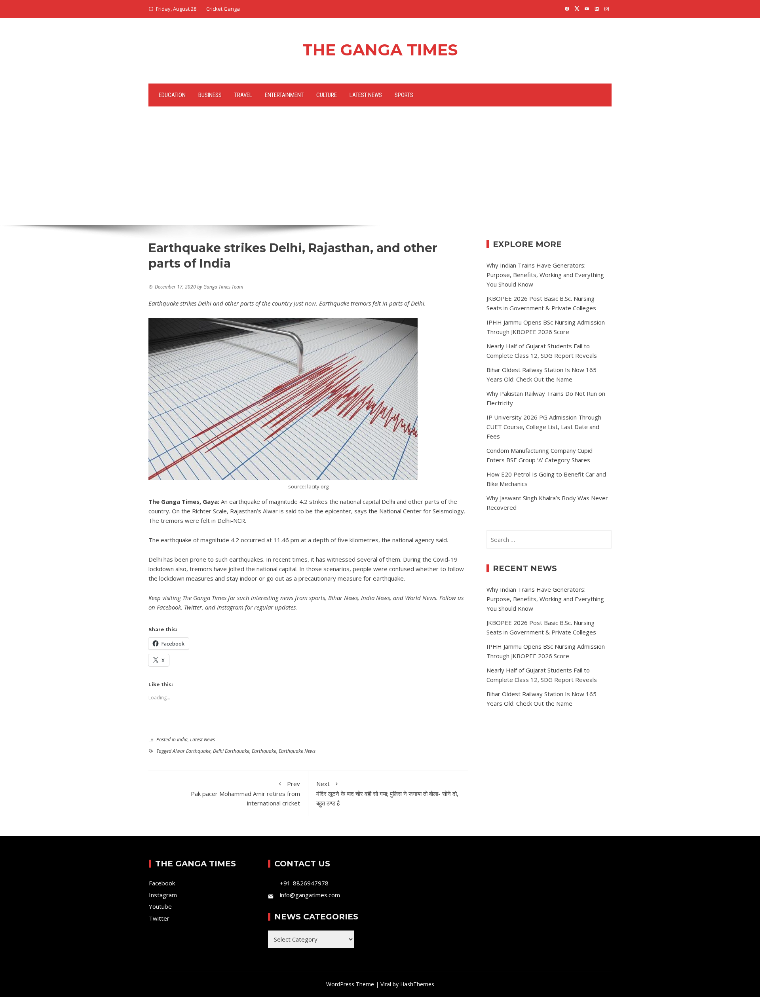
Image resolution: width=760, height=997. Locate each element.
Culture (326, 95)
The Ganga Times (380, 49)
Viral (385, 984)
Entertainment (284, 95)
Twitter (193, 607)
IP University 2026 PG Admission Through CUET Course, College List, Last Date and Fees (543, 426)
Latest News (366, 95)
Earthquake (264, 751)
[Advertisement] (380, 165)
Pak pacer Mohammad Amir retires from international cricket (245, 793)
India (182, 739)
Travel (243, 95)
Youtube (160, 906)
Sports (404, 95)
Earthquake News (297, 751)
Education (172, 95)
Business (210, 95)
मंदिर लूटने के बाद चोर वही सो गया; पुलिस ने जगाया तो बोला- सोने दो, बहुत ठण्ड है (387, 793)
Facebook (169, 607)
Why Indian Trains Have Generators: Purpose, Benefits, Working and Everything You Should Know (545, 274)
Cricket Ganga (223, 8)
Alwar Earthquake (192, 751)
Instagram (230, 607)
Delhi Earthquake (231, 751)
